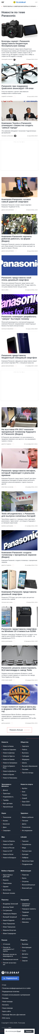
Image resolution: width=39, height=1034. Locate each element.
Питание (25, 820)
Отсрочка (25, 881)
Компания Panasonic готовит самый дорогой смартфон (16, 200)
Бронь (24, 878)
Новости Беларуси (9, 857)
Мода (24, 848)
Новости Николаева (10, 778)
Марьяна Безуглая (9, 930)
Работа (24, 749)
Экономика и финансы (6, 785)
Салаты (25, 957)
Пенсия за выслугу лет (9, 963)
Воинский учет (27, 888)
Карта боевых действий (8, 875)
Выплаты (25, 753)
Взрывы (6, 880)
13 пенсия (6, 944)
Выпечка (25, 944)
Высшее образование (29, 766)
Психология (26, 827)
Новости (5, 742)
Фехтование (26, 805)
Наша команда (7, 1008)
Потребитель (26, 844)
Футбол (24, 788)
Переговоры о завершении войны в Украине (19, 6)
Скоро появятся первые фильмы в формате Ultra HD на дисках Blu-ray (19, 709)
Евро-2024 (26, 801)
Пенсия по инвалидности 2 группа (8, 949)
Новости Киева (8, 746)
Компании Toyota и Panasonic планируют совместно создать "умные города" (17, 125)
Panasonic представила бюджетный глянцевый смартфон (19, 356)
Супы (24, 951)
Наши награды (7, 1001)
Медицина (25, 759)
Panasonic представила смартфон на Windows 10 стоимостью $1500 (19, 630)
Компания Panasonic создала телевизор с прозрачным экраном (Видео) (19, 554)
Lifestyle (24, 837)
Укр (36, 2)
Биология (6, 824)
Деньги (5, 790)
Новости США (8, 844)
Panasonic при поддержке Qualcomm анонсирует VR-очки (18, 87)
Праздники (25, 900)
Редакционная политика (10, 991)
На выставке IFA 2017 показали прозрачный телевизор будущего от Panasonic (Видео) (19, 431)
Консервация (26, 947)
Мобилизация (26, 871)
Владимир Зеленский (10, 904)
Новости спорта (27, 784)
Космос (5, 820)
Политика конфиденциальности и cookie (16, 988)
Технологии (7, 817)
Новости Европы (9, 841)
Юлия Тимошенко (9, 927)
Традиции (25, 912)
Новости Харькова (9, 749)
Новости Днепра (9, 753)
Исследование (27, 830)
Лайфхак (25, 857)
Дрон (5, 827)
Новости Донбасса (9, 771)
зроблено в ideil (7, 1027)
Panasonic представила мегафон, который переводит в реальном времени (19, 473)
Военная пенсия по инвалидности (10, 955)
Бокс (23, 791)
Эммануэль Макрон (10, 913)
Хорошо (29, 1031)
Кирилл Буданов (8, 920)
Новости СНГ (7, 851)
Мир (3, 837)
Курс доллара (7, 803)
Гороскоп (25, 841)
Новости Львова (8, 759)
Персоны (5, 900)
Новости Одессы (9, 756)
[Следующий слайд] (37, 6)
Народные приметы (29, 909)
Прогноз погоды (27, 773)
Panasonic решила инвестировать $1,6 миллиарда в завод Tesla (19, 669)
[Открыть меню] (2, 2)
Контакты (5, 1005)
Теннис (24, 795)
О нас (4, 985)
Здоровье (24, 813)
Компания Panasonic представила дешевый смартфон (19, 593)
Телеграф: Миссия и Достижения (13, 1014)
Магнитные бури (28, 861)
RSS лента (6, 1018)
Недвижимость (8, 797)
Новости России (8, 848)
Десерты (25, 954)
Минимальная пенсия (10, 959)
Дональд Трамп (8, 907)
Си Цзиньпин (7, 910)
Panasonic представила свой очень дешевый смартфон (16, 279)
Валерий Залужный (10, 917)
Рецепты (24, 940)
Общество (24, 742)
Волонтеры (7, 890)
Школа (24, 763)
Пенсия (4, 940)
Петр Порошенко (9, 923)
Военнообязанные (28, 885)
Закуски (25, 960)
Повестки (25, 875)
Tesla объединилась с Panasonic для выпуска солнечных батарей (18, 515)
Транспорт (6, 793)
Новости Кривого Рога (9, 767)
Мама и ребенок (27, 817)
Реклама (5, 998)
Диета (24, 824)
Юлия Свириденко (9, 933)
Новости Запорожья (10, 763)
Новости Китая (8, 854)
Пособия (25, 769)
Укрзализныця (8, 807)
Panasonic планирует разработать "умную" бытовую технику (19, 318)
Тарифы (6, 800)
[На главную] (19, 2)
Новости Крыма (8, 774)
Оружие (5, 886)
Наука (4, 813)
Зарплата (25, 746)
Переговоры (7, 883)
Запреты (25, 915)
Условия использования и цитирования (16, 995)
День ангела (26, 919)
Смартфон (6, 830)
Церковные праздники (26, 904)
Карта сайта (6, 1011)
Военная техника (9, 893)
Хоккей (24, 798)
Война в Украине (8, 871)
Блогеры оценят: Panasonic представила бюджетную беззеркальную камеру (16, 43)
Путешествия (27, 851)
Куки (18, 1031)
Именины (25, 922)
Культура (25, 854)
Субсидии (25, 756)
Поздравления (27, 864)
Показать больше (16, 730)
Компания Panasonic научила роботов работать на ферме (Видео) (17, 238)
